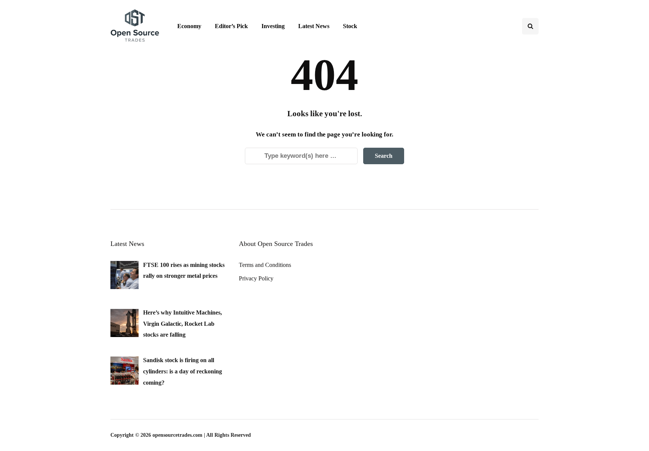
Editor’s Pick (231, 26)
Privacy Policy (256, 278)
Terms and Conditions (265, 265)
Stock (350, 26)
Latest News (313, 26)
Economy (189, 26)
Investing (273, 26)
